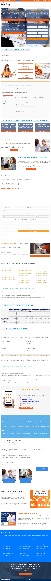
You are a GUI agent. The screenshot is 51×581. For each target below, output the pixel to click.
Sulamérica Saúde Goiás (6, 557)
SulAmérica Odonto (16, 447)
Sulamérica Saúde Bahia (6, 550)
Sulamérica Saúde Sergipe (40, 555)
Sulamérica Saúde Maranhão (23, 543)
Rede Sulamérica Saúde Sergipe (41, 280)
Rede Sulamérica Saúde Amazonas (7, 272)
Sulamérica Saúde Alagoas (6, 544)
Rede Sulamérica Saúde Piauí (24, 282)
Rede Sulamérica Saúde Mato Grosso (25, 268)
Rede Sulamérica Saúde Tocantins (41, 282)
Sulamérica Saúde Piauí (23, 557)
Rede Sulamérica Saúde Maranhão (24, 266)
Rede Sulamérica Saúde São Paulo (41, 278)
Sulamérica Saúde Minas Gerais (24, 548)
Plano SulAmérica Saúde (5, 535)
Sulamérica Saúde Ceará (6, 551)
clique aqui (18, 0)
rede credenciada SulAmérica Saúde (7, 243)
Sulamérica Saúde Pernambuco (24, 555)
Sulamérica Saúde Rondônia (40, 548)
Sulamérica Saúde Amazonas (7, 548)
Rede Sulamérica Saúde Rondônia (41, 273)
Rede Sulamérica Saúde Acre (6, 266)
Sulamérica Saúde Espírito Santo (7, 555)
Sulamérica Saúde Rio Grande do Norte (42, 544)
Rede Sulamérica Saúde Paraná (24, 278)
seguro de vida (22, 515)
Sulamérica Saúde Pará (23, 550)
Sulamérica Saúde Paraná (23, 553)
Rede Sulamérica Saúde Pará (23, 275)
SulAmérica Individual (10, 143)
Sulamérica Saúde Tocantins (40, 557)
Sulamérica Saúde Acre (6, 543)
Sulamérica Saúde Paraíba (23, 551)
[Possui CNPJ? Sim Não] (43, 27)
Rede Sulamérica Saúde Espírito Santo (8, 279)
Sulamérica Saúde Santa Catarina (41, 551)
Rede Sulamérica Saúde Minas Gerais (25, 273)
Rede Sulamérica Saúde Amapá (7, 270)
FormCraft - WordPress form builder (37, 42)
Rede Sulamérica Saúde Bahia (7, 273)
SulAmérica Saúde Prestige (14, 382)
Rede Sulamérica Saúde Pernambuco (25, 280)
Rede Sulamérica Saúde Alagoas (7, 268)
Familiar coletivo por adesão (34, 162)
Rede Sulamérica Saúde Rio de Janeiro (42, 266)
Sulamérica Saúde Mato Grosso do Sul (25, 546)
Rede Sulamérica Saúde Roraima (41, 275)
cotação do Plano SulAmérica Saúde (11, 539)
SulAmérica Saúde (4, 52)
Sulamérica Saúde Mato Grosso (24, 544)
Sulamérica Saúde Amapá (6, 546)
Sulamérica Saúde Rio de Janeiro (41, 543)
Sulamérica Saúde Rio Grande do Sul (42, 546)
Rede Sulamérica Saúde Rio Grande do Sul (43, 271)
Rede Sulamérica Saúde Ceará (7, 275)
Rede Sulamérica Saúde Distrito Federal (8, 277)
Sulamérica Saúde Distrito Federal (7, 553)
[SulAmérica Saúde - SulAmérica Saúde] (7, 4)
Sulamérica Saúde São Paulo (40, 553)
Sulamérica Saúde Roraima (40, 550)
